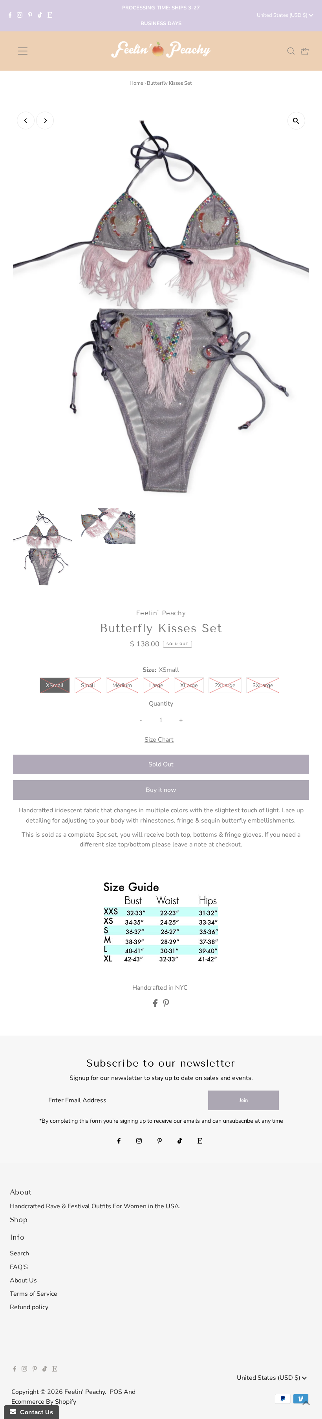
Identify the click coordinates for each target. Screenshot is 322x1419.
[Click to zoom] (296, 120)
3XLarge (262, 685)
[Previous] (26, 120)
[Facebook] (10, 15)
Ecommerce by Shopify (43, 1401)
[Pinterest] (30, 15)
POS (116, 1392)
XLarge (189, 685)
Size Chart (159, 740)
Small (88, 685)
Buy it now (161, 790)
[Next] (45, 120)
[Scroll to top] (306, 1403)
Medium (122, 685)
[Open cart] (305, 51)
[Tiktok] (40, 15)
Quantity (161, 703)
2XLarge (225, 685)
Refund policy (29, 1307)
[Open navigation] (48, 51)
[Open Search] (291, 51)
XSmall (55, 685)
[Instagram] (19, 15)
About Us (23, 1280)
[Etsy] (50, 15)
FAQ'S (19, 1267)
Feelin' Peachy (84, 1392)
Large (156, 685)
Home (136, 83)
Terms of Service (33, 1294)
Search (19, 1253)
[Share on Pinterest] (166, 1005)
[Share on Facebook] (156, 1005)
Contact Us (34, 1412)
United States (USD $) (283, 15)
